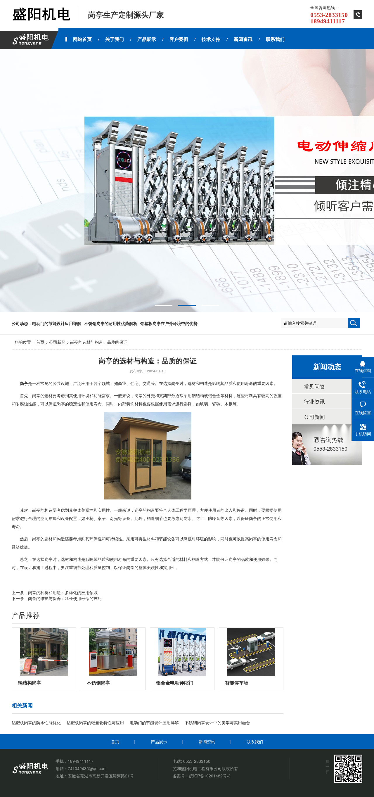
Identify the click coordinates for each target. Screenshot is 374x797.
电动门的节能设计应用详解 (56, 323)
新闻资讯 (207, 741)
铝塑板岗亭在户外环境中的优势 (169, 323)
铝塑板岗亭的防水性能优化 (36, 722)
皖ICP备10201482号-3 (210, 776)
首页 (40, 342)
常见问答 (314, 386)
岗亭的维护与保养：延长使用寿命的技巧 (65, 598)
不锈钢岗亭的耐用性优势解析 (110, 323)
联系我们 (255, 741)
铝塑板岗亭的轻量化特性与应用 (95, 722)
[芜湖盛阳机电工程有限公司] (41, 14)
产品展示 (159, 741)
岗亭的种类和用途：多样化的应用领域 (63, 592)
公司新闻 (57, 342)
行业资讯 (314, 401)
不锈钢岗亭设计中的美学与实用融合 (217, 722)
